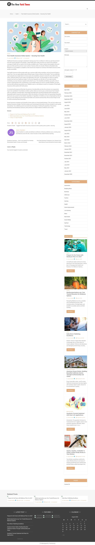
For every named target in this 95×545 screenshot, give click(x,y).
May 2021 (66, 168)
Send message (68, 76)
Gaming (66, 201)
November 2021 (68, 155)
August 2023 (67, 124)
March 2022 (67, 143)
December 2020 (68, 174)
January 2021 (67, 171)
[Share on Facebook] (12, 123)
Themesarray (52, 543)
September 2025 (68, 99)
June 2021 (67, 164)
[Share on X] (15, 123)
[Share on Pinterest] (25, 123)
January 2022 (67, 149)
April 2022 (66, 139)
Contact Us (67, 484)
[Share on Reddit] (29, 123)
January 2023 (67, 127)
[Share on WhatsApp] (22, 123)
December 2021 (68, 152)
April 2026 (66, 89)
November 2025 (68, 96)
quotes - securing (50, 125)
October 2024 (67, 114)
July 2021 (66, 161)
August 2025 (67, 102)
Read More (70, 270)
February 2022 (67, 146)
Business (66, 191)
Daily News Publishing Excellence (70, 498)
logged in (16, 150)
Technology (67, 226)
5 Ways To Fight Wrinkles (16, 117)
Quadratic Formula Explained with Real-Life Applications (75, 414)
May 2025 (66, 111)
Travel (65, 229)
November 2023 (68, 121)
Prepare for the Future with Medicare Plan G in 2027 (22, 114)
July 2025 (66, 105)
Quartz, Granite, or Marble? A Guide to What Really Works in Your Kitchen (76, 452)
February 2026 (67, 93)
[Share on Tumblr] (32, 123)
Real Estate (67, 216)
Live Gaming (67, 210)
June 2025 (67, 108)
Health (8, 53)
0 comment (27, 58)
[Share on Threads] (35, 123)
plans (44, 125)
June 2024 (67, 118)
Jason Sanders (11, 58)
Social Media (67, 219)
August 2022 (67, 130)
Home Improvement (69, 207)
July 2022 (66, 133)
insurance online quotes (37, 125)
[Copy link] (39, 123)
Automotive (67, 185)
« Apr (63, 535)
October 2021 (67, 158)
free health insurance (25, 125)
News (65, 213)
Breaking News (68, 188)
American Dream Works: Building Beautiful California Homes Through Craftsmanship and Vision (77, 373)
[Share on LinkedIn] (19, 123)
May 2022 (66, 136)
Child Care (66, 194)
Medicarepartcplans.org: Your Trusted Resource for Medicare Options (27, 116)
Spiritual (66, 223)
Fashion (66, 198)
